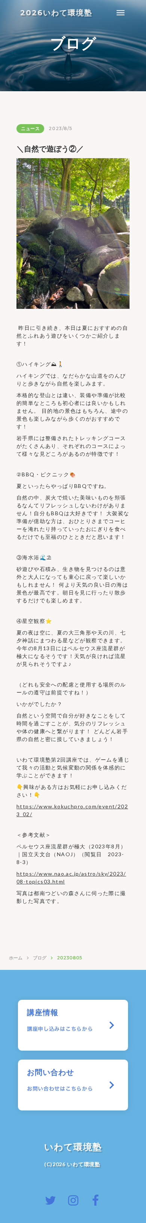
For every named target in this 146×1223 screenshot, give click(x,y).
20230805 (69, 958)
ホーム (15, 958)
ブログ (39, 958)
